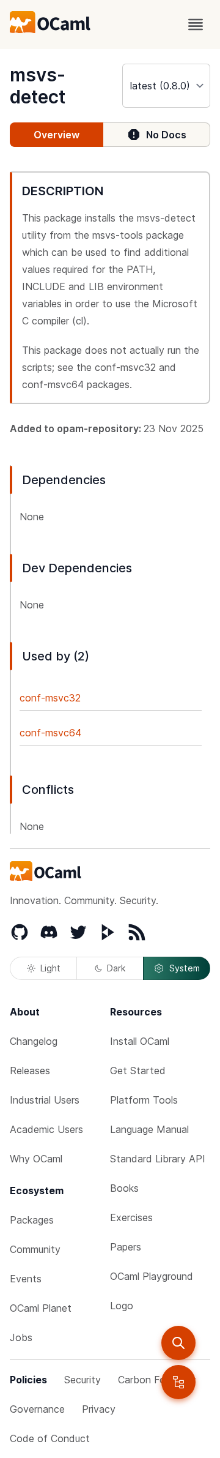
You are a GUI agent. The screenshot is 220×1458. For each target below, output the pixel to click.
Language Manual (149, 1129)
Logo (121, 1305)
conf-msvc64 (50, 733)
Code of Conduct (50, 1438)
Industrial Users (44, 1100)
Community (35, 1249)
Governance (37, 1409)
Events (26, 1279)
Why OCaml (36, 1159)
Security (82, 1380)
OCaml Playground (151, 1276)
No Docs (166, 135)
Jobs (21, 1337)
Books (124, 1188)
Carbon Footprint (157, 1380)
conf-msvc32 (50, 698)
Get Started (138, 1070)
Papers (125, 1247)
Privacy (99, 1409)
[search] (178, 1343)
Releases (30, 1070)
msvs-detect (37, 86)
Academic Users (46, 1129)
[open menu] (195, 24)
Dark (116, 968)
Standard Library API (157, 1159)
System (184, 968)
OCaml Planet (41, 1308)
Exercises (131, 1217)
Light (50, 968)
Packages (32, 1220)
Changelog (33, 1041)
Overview (56, 135)
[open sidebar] (178, 1382)
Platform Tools (144, 1100)
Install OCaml (139, 1041)
